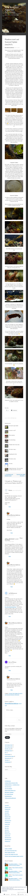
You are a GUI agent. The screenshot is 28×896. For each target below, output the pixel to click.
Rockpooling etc (8, 758)
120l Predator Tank (8, 745)
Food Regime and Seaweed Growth (9, 475)
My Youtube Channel (9, 794)
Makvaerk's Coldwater (9, 792)
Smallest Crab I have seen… (14, 444)
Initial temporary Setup (9, 756)
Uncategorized (7, 762)
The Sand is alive (12, 458)
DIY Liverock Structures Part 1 (11, 850)
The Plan (10, 463)
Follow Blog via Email (10, 725)
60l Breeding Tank (8, 750)
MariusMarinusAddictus (9, 47)
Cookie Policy (4, 890)
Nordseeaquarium (8, 796)
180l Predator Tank (8, 746)
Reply (10, 506)
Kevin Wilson (12, 662)
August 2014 (7, 824)
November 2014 (8, 820)
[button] (8, 110)
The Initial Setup (12, 440)
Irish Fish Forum (8, 786)
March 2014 (7, 831)
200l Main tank (13, 418)
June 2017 (7, 805)
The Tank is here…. (13, 449)
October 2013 (7, 841)
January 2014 (7, 835)
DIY (5, 752)
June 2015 (7, 811)
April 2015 (7, 813)
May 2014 (7, 828)
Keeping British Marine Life (10, 790)
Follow (7, 737)
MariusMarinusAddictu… (13, 864)
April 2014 (7, 830)
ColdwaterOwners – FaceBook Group (12, 784)
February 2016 (7, 807)
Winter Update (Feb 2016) (10, 852)
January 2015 (7, 818)
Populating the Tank (13, 454)
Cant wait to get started (13, 425)
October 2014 (7, 822)
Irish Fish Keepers (8, 788)
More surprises (12, 435)
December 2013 (8, 837)
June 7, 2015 (17, 47)
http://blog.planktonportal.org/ (10, 607)
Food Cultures (7, 754)
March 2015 (7, 814)
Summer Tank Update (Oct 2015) (21, 475)
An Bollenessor (13, 593)
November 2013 (8, 839)
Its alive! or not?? (12, 430)
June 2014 (7, 826)
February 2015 (7, 816)
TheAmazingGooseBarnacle (10, 798)
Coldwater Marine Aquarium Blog (11, 783)
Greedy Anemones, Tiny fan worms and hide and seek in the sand (16, 469)
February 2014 (7, 833)
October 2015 (7, 809)
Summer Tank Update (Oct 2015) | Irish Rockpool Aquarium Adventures (13, 694)
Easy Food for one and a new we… (15, 864)
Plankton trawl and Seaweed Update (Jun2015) (14, 856)
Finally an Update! (8, 848)
